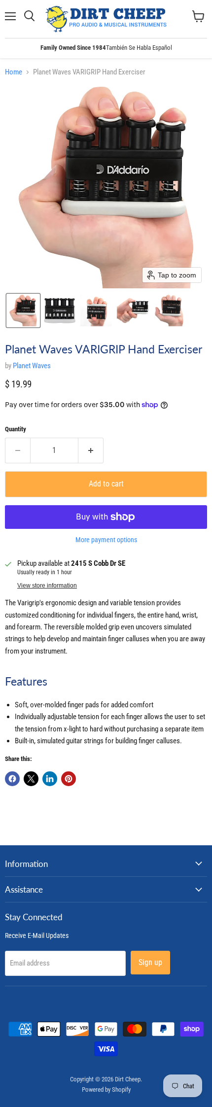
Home (13, 72)
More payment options (106, 540)
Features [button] (26, 681)
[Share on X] (31, 778)
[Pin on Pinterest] (68, 778)
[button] (23, 310)
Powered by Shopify (106, 1089)
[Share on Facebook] (12, 778)
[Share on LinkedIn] (49, 778)
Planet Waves (32, 365)
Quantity (15, 429)
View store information (47, 585)
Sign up (150, 962)
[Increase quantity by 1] (91, 450)
